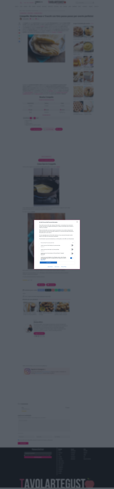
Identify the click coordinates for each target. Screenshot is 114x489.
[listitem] (57, 242)
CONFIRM (48, 262)
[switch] (71, 245)
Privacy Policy (63, 266)
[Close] (77, 222)
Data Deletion (50, 266)
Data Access (57, 266)
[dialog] (57, 244)
